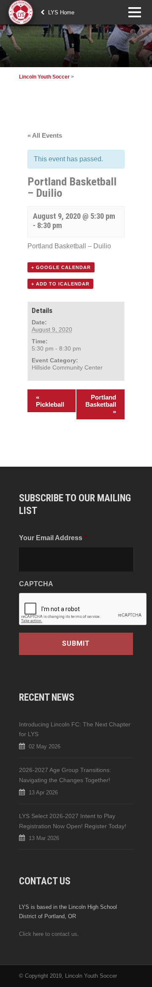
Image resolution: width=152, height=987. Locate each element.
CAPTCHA (36, 583)
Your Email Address (53, 537)
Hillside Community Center (67, 367)
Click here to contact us (48, 934)
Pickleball (50, 401)
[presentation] (83, 609)
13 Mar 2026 (44, 838)
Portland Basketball (100, 404)
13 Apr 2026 (43, 792)
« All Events (44, 135)
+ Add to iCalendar (60, 283)
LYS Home (60, 12)
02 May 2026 (44, 746)
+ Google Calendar (61, 267)
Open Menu (134, 12)
